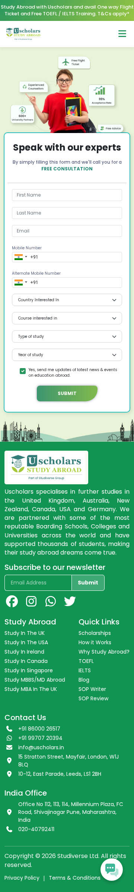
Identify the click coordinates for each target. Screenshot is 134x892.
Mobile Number (27, 248)
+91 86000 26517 (39, 728)
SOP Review (93, 698)
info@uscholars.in (41, 747)
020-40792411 (36, 829)
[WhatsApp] (50, 601)
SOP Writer (92, 689)
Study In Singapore (28, 670)
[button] (20, 257)
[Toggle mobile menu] (122, 34)
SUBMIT (67, 393)
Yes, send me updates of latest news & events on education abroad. (73, 372)
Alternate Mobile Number (36, 273)
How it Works (95, 642)
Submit (88, 582)
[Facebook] (11, 601)
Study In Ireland (24, 651)
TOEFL (86, 661)
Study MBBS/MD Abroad (34, 679)
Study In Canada (26, 661)
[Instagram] (31, 601)
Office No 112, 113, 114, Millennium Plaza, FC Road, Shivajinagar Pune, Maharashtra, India (70, 812)
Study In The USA (26, 642)
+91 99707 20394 (40, 738)
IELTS (85, 670)
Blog (84, 679)
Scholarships (95, 633)
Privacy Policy (21, 878)
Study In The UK (24, 633)
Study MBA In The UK (30, 689)
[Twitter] (70, 601)
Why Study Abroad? (104, 651)
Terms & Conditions (74, 878)
